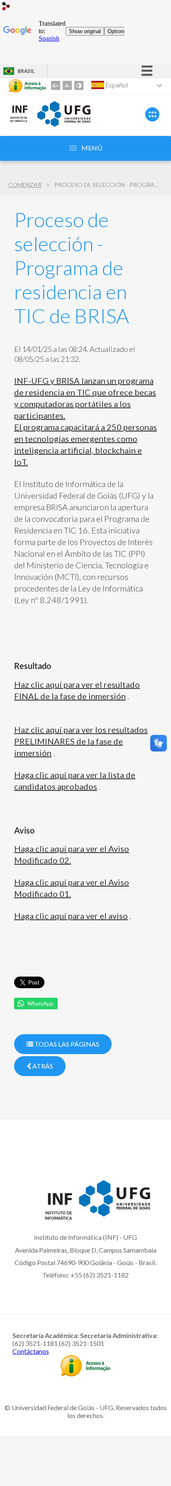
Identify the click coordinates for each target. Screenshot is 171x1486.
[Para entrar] (6, 7)
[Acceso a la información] (27, 86)
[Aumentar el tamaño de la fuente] (55, 85)
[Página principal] (18, 120)
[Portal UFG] (63, 123)
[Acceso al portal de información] (85, 1373)
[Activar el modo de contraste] (78, 85)
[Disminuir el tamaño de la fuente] (67, 85)
